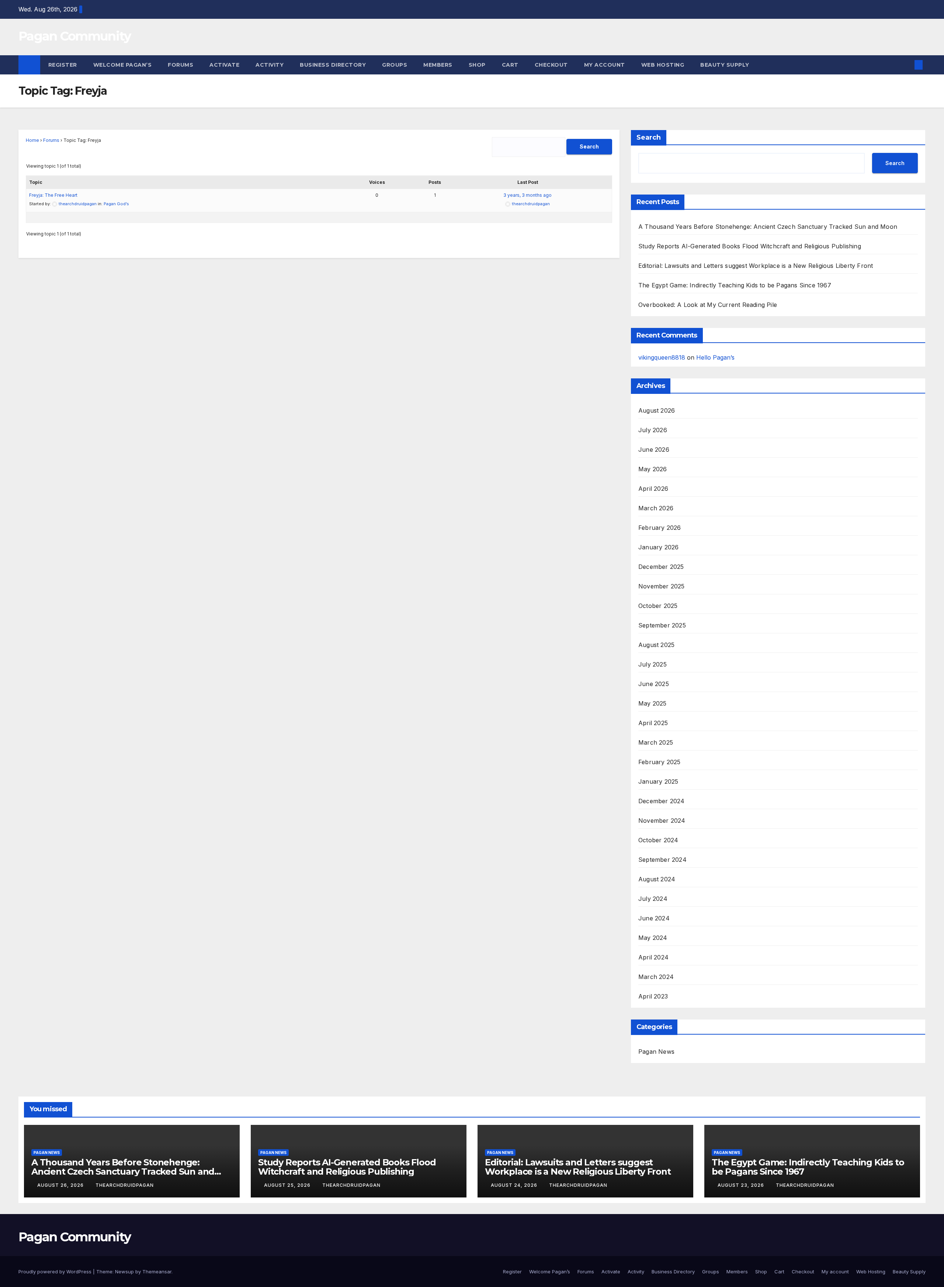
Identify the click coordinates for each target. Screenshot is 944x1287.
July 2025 (652, 664)
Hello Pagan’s (715, 357)
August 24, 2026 (515, 1185)
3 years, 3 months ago (527, 195)
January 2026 (658, 547)
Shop (477, 65)
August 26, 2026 (61, 1185)
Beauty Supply (724, 65)
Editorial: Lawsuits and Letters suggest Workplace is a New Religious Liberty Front (755, 265)
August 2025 (656, 644)
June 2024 (654, 918)
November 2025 (661, 586)
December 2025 (661, 566)
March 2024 (656, 976)
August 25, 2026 (288, 1185)
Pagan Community (74, 36)
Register (62, 65)
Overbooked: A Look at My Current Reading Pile (707, 304)
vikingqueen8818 (661, 357)
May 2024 (652, 937)
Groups (394, 65)
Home (32, 140)
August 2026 (656, 410)
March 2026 (655, 508)
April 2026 (653, 488)
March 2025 (655, 742)
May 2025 (652, 703)
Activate (224, 65)
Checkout (551, 65)
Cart (510, 65)
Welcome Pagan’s (122, 65)
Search (648, 137)
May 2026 (652, 469)
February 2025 (659, 762)
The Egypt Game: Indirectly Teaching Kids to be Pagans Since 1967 (734, 285)
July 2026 (652, 430)
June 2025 (653, 684)
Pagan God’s (116, 203)
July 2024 (652, 898)
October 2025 (657, 605)
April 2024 (653, 957)
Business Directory (333, 65)
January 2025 (658, 781)
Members (437, 65)
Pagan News (656, 1051)
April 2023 (653, 996)
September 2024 (662, 859)
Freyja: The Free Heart (53, 195)
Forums (180, 65)
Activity (270, 65)
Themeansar (156, 1271)
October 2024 (658, 840)
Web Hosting (662, 65)
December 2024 (661, 801)
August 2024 (656, 879)
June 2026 (653, 449)
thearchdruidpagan (125, 1185)
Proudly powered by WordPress (55, 1271)
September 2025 (662, 625)
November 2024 (662, 820)
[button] (906, 65)
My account (604, 65)
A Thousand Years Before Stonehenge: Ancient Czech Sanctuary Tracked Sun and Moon (767, 226)
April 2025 (653, 723)
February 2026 (659, 527)
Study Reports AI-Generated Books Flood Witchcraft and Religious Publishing (749, 246)
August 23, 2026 (742, 1185)
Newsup (124, 1271)
